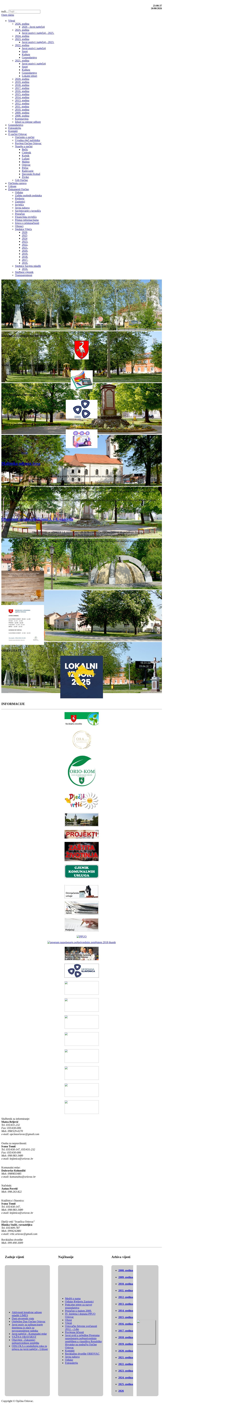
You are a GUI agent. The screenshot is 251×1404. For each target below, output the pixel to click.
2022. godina (125, 1364)
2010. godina (125, 1283)
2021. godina (125, 1357)
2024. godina (125, 1377)
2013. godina (125, 1303)
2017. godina (125, 1330)
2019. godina (125, 1344)
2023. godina (125, 1370)
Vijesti (24, 453)
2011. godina (125, 1290)
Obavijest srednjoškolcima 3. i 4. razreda (37, 519)
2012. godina (125, 1297)
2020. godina (125, 1350)
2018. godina (125, 1337)
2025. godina (125, 1384)
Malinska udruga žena (20, 463)
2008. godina (125, 1270)
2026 (121, 1390)
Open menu (7, 14)
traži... (4, 11)
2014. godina (125, 1310)
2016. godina (125, 1323)
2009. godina (125, 1277)
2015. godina (125, 1317)
